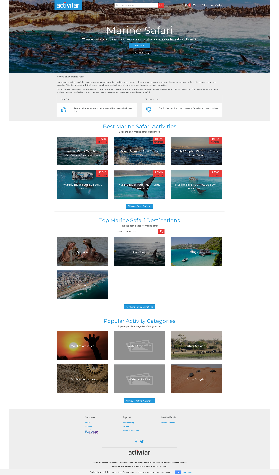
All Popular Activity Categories (139, 400)
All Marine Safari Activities (139, 206)
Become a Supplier (168, 422)
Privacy (126, 427)
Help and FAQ (128, 422)
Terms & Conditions (131, 430)
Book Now (139, 45)
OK (178, 472)
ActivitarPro (216, 5)
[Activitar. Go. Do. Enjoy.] (68, 5)
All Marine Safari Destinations (139, 307)
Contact (88, 427)
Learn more (187, 472)
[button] (161, 5)
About (87, 422)
